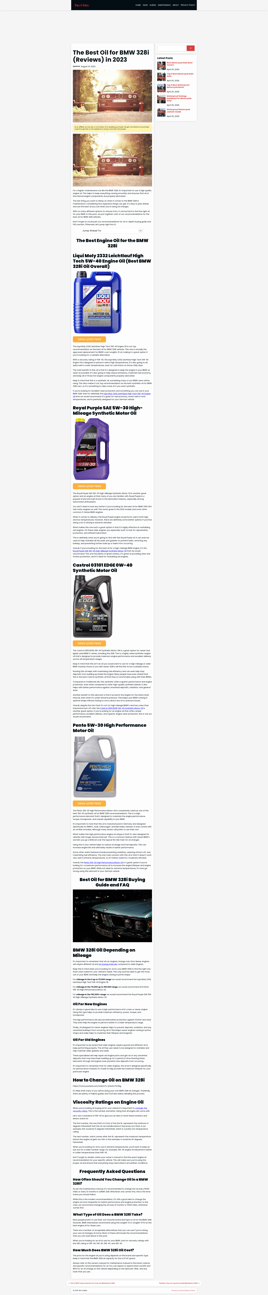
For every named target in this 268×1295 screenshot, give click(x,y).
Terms (193, 1291)
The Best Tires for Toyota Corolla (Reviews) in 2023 (178, 1283)
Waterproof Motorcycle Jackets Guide (178, 110)
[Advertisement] (134, 26)
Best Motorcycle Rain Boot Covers (180, 64)
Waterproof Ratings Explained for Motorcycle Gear (179, 98)
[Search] (191, 48)
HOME (138, 5)
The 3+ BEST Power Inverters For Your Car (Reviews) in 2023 (92, 1283)
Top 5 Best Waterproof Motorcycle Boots (178, 86)
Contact (181, 1291)
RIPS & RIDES (83, 1291)
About (187, 1291)
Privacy (174, 1291)
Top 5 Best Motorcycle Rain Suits (180, 75)
